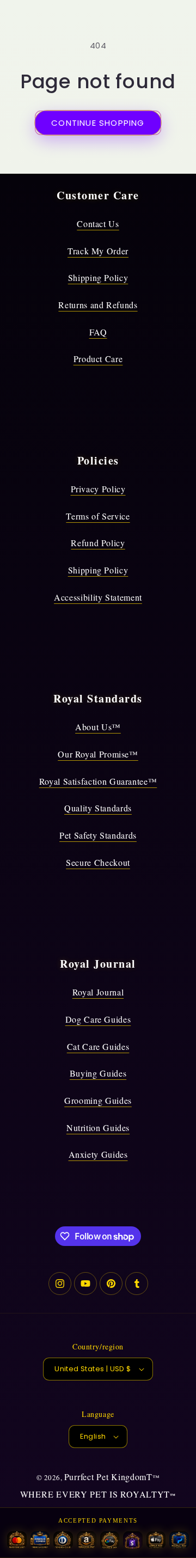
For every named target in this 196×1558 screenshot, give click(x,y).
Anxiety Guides (98, 1154)
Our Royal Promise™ (98, 754)
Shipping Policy (98, 277)
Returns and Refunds (97, 304)
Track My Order (98, 250)
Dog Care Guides (98, 1019)
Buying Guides (98, 1073)
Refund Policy (98, 542)
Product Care (98, 358)
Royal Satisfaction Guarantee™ (98, 781)
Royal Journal (98, 992)
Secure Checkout (98, 862)
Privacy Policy (98, 488)
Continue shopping (97, 123)
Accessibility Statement (98, 597)
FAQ (98, 332)
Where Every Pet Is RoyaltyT (95, 1494)
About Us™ (98, 726)
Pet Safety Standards (98, 835)
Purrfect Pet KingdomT (108, 1476)
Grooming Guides (98, 1100)
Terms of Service (98, 516)
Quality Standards (98, 808)
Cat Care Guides (98, 1046)
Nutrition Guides (98, 1127)
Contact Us (98, 223)
